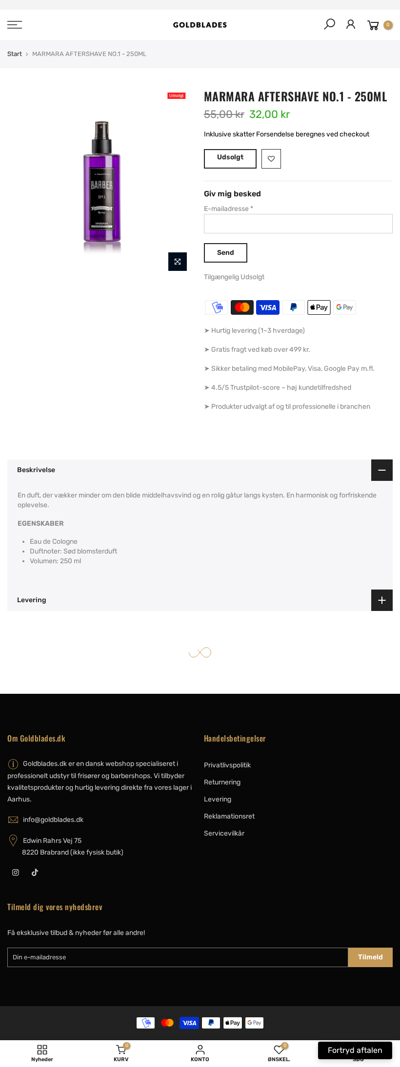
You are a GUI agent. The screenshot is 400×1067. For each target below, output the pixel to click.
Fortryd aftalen (355, 1050)
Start (14, 53)
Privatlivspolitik (227, 765)
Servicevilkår (224, 833)
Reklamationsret (229, 816)
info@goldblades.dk (53, 820)
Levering (217, 799)
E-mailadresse (228, 209)
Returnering (222, 782)
